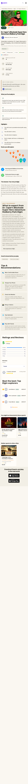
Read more (4, 48)
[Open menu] (26, 3)
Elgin (15, 8)
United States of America (7, 8)
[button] (14, 18)
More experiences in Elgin (9, 248)
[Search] (23, 3)
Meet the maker (8, 89)
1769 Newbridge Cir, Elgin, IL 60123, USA (13, 176)
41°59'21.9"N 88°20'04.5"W (11, 170)
